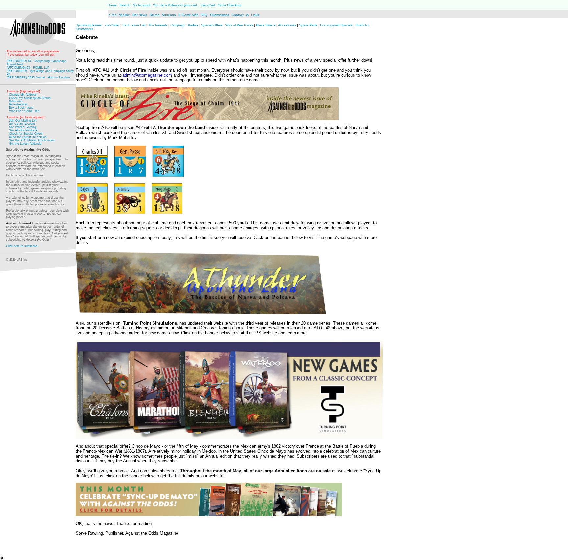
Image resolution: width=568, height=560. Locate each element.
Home (112, 5)
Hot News (139, 15)
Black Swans (265, 25)
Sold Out (362, 25)
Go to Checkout (230, 5)
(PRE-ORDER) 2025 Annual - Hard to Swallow (38, 77)
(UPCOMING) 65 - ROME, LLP (28, 67)
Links (255, 15)
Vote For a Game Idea (24, 111)
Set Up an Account (22, 123)
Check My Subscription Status (30, 98)
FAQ (204, 15)
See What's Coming (22, 127)
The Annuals (157, 25)
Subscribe (15, 101)
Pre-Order (112, 25)
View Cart (208, 5)
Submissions (219, 15)
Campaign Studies (184, 25)
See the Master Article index (32, 140)
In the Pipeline (119, 15)
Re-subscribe (18, 104)
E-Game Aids (188, 15)
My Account (141, 5)
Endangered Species (336, 25)
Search (124, 5)
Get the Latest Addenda (25, 143)
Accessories (287, 25)
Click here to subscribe (21, 246)
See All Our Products (23, 130)
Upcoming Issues (89, 25)
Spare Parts (308, 25)
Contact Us (240, 15)
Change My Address (23, 94)
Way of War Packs (239, 25)
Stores (155, 15)
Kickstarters (84, 29)
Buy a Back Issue (21, 107)
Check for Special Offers (26, 133)
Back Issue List (134, 25)
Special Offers (212, 25)
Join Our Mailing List (23, 120)
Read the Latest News (28, 137)
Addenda (169, 15)
